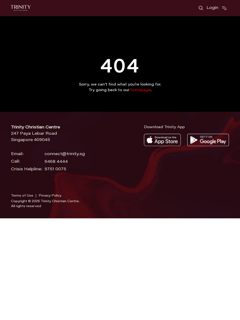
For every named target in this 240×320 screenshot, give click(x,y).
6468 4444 (56, 162)
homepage (141, 90)
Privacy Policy (50, 195)
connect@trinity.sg (65, 154)
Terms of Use (22, 195)
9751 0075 (55, 169)
